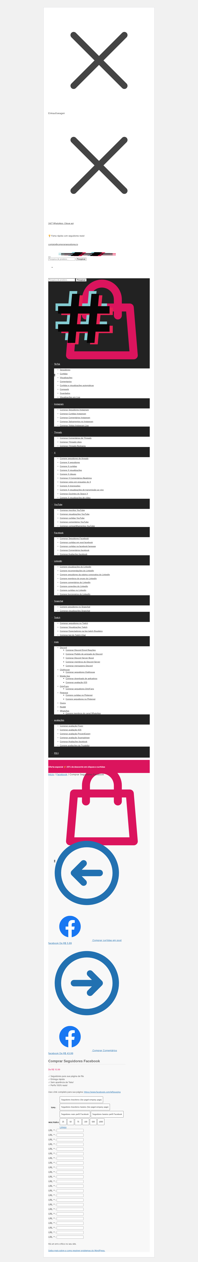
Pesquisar (81, 259)
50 (71, 1122)
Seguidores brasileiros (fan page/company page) (81, 1100)
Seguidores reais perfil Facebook (75, 1114)
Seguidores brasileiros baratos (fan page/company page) (84, 1107)
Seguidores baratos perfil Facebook (107, 1114)
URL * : (52, 1130)
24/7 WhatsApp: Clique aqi (61, 223)
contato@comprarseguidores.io (63, 244)
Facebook (61, 774)
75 (78, 1122)
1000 (101, 1122)
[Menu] (49, 256)
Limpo (63, 1127)
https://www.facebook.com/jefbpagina (102, 1092)
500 (93, 1122)
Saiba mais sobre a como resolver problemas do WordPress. (76, 1250)
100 (85, 1122)
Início (51, 774)
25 (63, 1122)
